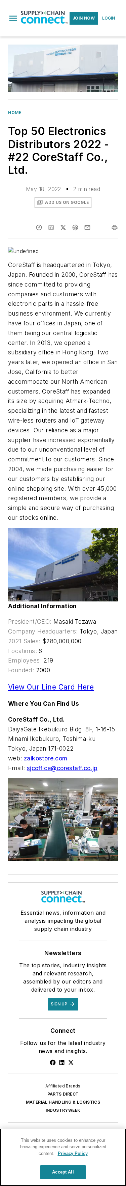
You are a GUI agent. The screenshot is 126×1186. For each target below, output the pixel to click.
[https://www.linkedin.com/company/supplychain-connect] (61, 1062)
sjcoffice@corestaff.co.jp (62, 768)
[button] (13, 18)
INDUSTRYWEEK (63, 1110)
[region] (63, 1157)
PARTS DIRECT (63, 1094)
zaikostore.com (46, 758)
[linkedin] (51, 227)
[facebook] (39, 227)
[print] (114, 227)
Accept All (63, 1172)
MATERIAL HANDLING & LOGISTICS (63, 1102)
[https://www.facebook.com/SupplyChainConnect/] (52, 1062)
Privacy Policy (73, 1153)
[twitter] (63, 227)
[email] (87, 227)
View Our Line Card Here (51, 687)
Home (14, 112)
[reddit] (75, 227)
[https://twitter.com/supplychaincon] (71, 1062)
